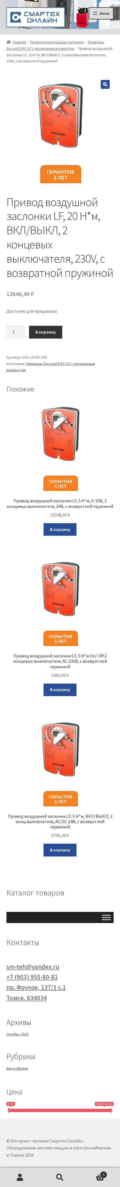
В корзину (45, 332)
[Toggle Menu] (106, 917)
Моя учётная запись (20, 1177)
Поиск (60, 1177)
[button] (105, 84)
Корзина (92, 1173)
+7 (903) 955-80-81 (32, 977)
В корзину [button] (60, 529)
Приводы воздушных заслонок (57, 42)
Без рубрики (17, 1068)
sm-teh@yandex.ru (32, 967)
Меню (105, 13)
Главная (19, 42)
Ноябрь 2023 (17, 1034)
